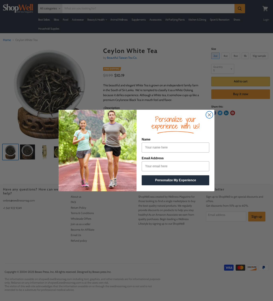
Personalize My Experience (175, 180)
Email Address (153, 158)
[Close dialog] (209, 114)
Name (146, 139)
